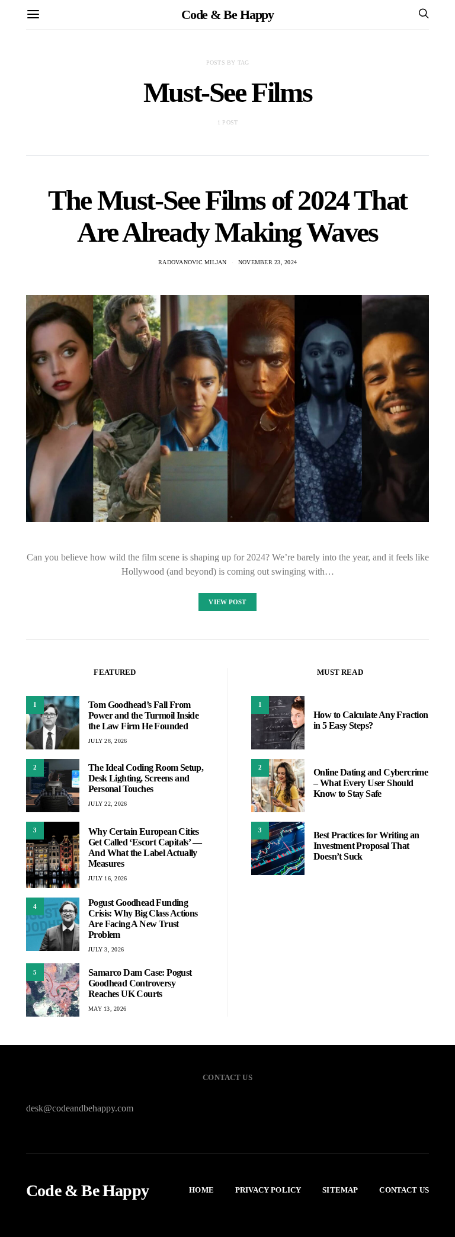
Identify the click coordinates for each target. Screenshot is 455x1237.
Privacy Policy (268, 1189)
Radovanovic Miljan (192, 262)
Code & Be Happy (227, 14)
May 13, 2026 (107, 1008)
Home (201, 1189)
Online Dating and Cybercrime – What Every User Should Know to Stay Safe (370, 783)
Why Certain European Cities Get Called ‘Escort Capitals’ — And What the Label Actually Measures (144, 847)
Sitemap (340, 1189)
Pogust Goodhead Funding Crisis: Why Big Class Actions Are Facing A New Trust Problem (143, 919)
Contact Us (404, 1189)
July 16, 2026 (107, 878)
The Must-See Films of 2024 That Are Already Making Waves (227, 216)
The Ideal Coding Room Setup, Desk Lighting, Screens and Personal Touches (145, 778)
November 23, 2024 (267, 262)
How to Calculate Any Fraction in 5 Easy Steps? (370, 720)
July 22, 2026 (107, 803)
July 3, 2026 (106, 949)
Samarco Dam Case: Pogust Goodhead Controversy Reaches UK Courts (140, 983)
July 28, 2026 (107, 741)
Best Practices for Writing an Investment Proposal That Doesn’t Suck (366, 845)
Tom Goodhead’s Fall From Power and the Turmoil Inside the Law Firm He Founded (143, 715)
